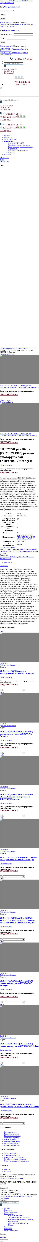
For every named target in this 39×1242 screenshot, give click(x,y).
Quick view (4, 663)
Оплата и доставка (10, 1153)
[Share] (3, 1239)
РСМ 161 (29, 539)
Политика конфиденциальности (11, 1178)
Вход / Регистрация (11, 1231)
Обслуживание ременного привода (16, 1161)
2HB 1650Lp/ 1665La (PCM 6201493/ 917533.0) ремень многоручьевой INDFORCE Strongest (16, 796)
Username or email (7, 11)
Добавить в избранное (8, 547)
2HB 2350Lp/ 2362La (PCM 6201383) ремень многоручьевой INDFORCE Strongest (16, 733)
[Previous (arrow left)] (1, 1241)
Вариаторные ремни (11, 1138)
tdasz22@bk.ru (21, 84)
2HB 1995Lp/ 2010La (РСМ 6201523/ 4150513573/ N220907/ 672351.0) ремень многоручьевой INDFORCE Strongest (17, 920)
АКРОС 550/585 (22, 537)
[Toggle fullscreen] (5, 1239)
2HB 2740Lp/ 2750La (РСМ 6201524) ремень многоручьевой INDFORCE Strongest (15, 386)
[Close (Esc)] (1, 1239)
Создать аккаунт (12, 7)
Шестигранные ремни (12, 1143)
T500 (18, 535)
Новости (7, 1169)
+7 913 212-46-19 (21, 82)
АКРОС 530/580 (27, 535)
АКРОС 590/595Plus (13, 551)
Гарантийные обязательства (14, 1157)
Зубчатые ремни (10, 1139)
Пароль (3, 15)
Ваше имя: (3, 1188)
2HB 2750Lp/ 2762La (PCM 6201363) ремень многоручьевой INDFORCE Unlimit (15, 434)
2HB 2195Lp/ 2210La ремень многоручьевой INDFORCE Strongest (17, 672)
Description (8, 562)
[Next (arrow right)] (3, 1241)
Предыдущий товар (7, 354)
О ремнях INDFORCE (12, 1155)
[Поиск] (5, 65)
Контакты (7, 1171)
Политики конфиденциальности (11, 1196)
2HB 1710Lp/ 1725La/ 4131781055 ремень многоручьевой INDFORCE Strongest (18, 858)
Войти (3, 18)
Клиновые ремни (10, 1132)
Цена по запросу (33, 387)
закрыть (3, 1237)
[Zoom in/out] (7, 1239)
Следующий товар (6, 402)
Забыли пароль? (5, 22)
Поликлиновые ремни (12, 1141)
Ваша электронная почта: (9, 1190)
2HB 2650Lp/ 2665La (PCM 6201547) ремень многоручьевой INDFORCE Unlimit (19, 1105)
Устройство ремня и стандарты (15, 1159)
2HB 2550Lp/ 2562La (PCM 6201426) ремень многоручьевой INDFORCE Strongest (16, 983)
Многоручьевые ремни (18, 348)
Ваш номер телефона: (7, 1192)
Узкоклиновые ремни (11, 1134)
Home (2, 348)
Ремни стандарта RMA (12, 1145)
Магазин (7, 348)
